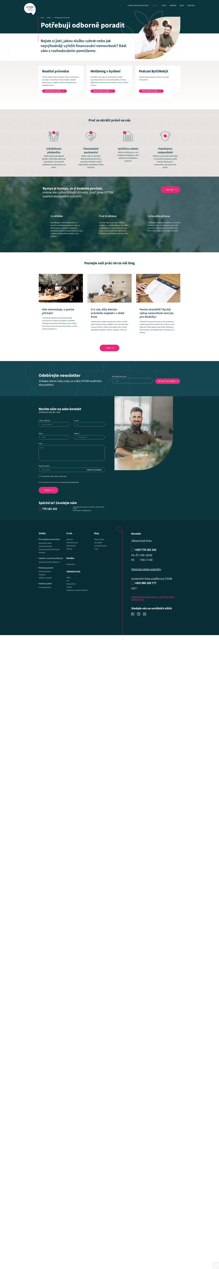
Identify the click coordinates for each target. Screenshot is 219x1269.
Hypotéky (42, 552)
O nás (96, 549)
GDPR (68, 577)
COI (67, 581)
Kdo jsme (169, 190)
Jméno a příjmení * (45, 420)
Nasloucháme (71, 584)
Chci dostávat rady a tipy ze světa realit (53, 476)
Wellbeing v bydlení (45, 578)
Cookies (69, 587)
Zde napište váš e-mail (119, 376)
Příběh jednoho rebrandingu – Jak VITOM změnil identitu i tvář (153, 598)
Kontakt (191, 5)
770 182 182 (49, 509)
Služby (49, 17)
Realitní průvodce (45, 571)
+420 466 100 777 (146, 583)
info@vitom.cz (87, 510)
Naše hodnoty (71, 546)
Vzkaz (40, 443)
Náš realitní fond (72, 542)
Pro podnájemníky (45, 587)
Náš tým (69, 549)
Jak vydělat (98, 542)
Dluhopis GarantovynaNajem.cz (49, 562)
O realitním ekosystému (138, 5)
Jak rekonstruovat (100, 546)
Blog (182, 5)
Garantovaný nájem (45, 543)
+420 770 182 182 (146, 549)
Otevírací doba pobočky (146, 569)
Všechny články (99, 539)
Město (41, 433)
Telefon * (77, 433)
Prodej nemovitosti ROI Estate (49, 549)
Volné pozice (70, 564)
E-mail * (76, 420)
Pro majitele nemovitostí (49, 539)
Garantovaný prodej (45, 546)
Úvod (42, 17)
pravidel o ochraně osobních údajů (70, 482)
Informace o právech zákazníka (77, 590)
